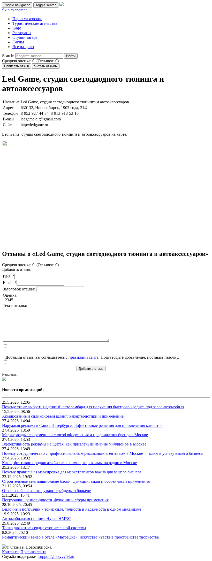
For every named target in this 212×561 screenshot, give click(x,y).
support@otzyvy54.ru (56, 556)
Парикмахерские (27, 19)
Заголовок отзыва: (19, 289)
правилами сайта (84, 357)
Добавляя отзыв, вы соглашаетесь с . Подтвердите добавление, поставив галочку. (92, 357)
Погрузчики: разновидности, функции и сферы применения (55, 500)
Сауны (18, 42)
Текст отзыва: (15, 305)
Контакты (10, 552)
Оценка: (10, 295)
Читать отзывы (45, 66)
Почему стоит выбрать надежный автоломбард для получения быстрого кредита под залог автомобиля (93, 407)
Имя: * (8, 276)
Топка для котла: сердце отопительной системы (44, 528)
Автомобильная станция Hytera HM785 (36, 518)
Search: (8, 55)
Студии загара (24, 37)
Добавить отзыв (91, 369)
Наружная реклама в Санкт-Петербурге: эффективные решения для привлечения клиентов (82, 425)
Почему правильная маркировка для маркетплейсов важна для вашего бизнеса (71, 472)
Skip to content (14, 10)
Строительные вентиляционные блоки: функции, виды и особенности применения (76, 481)
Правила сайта (33, 552)
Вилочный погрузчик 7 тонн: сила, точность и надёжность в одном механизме (71, 509)
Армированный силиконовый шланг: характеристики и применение (63, 416)
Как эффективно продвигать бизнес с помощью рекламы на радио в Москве (69, 462)
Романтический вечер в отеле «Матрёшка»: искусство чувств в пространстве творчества (80, 537)
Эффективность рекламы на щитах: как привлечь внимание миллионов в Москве (74, 444)
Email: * (10, 282)
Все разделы (23, 46)
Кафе (16, 28)
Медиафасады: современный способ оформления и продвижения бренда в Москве (75, 435)
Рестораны (21, 32)
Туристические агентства (34, 23)
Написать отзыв (16, 66)
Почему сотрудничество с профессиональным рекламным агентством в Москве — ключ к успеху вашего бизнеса (102, 453)
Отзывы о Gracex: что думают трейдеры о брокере (46, 490)
